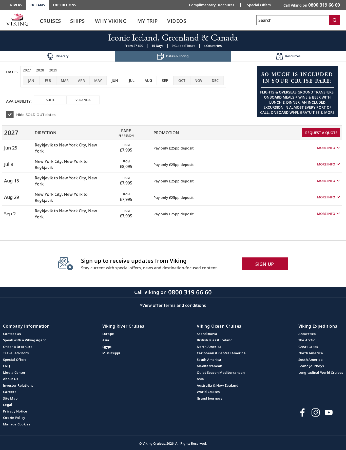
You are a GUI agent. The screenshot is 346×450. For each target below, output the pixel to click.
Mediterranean (209, 366)
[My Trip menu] (163, 21)
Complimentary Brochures (211, 5)
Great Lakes (308, 346)
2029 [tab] (53, 70)
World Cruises (208, 391)
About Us (10, 379)
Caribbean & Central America (221, 353)
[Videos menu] (192, 21)
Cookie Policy (14, 417)
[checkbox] (114, 80)
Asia (105, 340)
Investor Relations (18, 385)
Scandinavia (207, 333)
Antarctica (307, 333)
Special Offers (259, 5)
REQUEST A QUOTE (321, 132)
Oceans (37, 5)
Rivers (16, 5)
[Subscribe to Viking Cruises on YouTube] (329, 412)
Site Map (10, 398)
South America (209, 359)
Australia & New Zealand (217, 385)
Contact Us (12, 333)
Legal (7, 404)
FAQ (6, 366)
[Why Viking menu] (133, 21)
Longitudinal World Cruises (320, 372)
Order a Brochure (17, 346)
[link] (50, 22)
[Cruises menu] (67, 21)
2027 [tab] (27, 70)
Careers (9, 391)
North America (209, 346)
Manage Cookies (16, 424)
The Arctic (306, 340)
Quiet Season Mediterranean (221, 372)
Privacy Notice (15, 411)
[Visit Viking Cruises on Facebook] (302, 412)
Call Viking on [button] (311, 5)
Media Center (14, 372)
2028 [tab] (40, 70)
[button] (328, 148)
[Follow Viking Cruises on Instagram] (316, 412)
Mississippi (111, 353)
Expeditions (64, 5)
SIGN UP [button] (264, 264)
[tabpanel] (173, 171)
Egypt (106, 346)
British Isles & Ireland (215, 340)
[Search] (334, 20)
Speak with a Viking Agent (24, 340)
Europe (108, 333)
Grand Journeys (209, 398)
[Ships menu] (90, 21)
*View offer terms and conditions (173, 305)
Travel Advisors (16, 353)
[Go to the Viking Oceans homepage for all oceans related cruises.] (17, 19)
